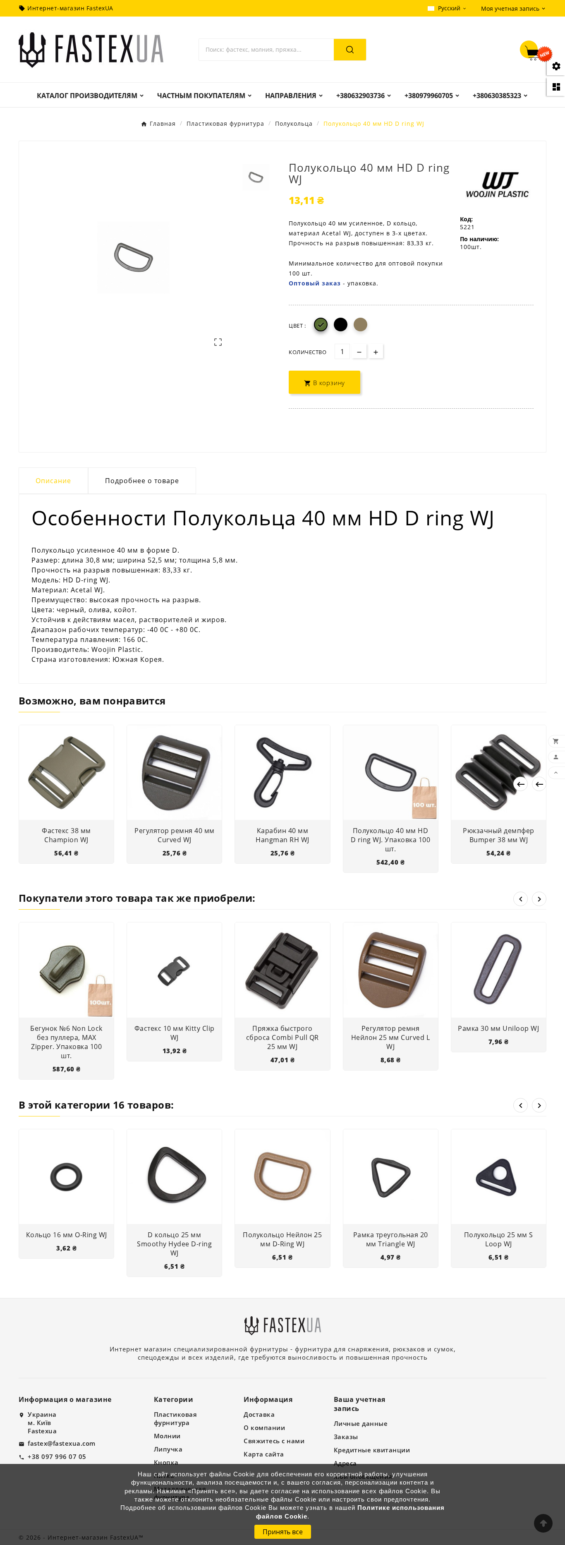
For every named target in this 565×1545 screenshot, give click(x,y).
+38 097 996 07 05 (57, 1456)
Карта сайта (264, 1454)
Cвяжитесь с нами (274, 1441)
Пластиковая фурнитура (175, 1418)
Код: (466, 219)
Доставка (259, 1414)
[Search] (350, 49)
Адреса (345, 1463)
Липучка (168, 1449)
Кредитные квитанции (372, 1450)
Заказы (346, 1436)
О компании (264, 1427)
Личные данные (361, 1423)
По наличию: (479, 239)
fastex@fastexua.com (62, 1443)
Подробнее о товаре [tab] (142, 480)
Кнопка (166, 1462)
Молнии (167, 1436)
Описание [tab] (53, 480)
